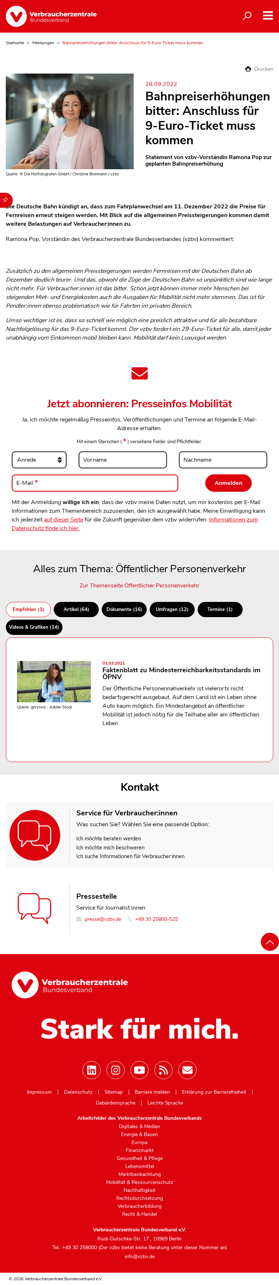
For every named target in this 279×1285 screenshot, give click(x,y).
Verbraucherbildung (140, 1206)
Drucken (263, 69)
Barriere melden (152, 1092)
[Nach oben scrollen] (270, 942)
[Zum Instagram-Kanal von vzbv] (115, 1070)
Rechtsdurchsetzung (139, 1198)
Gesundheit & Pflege (140, 1158)
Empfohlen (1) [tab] (28, 609)
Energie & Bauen (139, 1134)
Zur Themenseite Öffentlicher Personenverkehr (139, 586)
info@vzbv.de (140, 1256)
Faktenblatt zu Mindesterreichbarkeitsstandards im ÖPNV (181, 671)
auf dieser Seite (63, 520)
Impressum (39, 1092)
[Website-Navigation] (268, 15)
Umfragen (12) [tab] (172, 609)
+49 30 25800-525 (156, 919)
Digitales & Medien (139, 1126)
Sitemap (114, 1092)
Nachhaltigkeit (139, 1190)
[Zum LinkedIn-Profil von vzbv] (91, 1070)
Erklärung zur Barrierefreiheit (214, 1092)
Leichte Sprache (165, 1103)
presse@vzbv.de (102, 919)
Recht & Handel (139, 1214)
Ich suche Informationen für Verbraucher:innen (130, 856)
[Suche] (247, 16)
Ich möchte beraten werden (108, 838)
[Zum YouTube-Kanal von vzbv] (139, 1070)
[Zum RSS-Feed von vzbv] (163, 1070)
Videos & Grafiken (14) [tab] (34, 627)
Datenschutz (78, 1092)
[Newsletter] (187, 1070)
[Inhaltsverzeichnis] (6, 200)
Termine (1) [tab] (220, 609)
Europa (139, 1142)
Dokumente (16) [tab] (124, 609)
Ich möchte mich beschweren (110, 847)
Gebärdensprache (116, 1103)
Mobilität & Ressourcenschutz (139, 1182)
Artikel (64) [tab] (76, 609)
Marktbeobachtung (139, 1174)
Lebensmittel (139, 1166)
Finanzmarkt (140, 1150)
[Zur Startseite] (51, 16)
